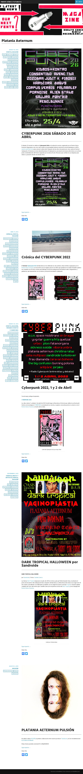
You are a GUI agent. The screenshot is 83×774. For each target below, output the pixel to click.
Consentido (15, 57)
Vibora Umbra (10, 279)
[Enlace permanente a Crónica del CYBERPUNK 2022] (51, 252)
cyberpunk (15, 62)
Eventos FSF (15, 355)
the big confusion (13, 376)
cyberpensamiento (13, 60)
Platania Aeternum (13, 82)
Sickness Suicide (7, 271)
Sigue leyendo (26, 212)
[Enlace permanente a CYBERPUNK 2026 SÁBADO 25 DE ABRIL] (51, 128)
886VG (16, 55)
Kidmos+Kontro (14, 75)
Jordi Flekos (15, 261)
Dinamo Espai (6, 254)
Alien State (10, 55)
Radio (16, 269)
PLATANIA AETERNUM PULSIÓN (48, 730)
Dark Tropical (14, 353)
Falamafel (15, 67)
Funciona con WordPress (56, 771)
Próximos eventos (12, 328)
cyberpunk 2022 (14, 249)
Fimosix (9, 67)
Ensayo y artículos (12, 477)
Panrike (6, 77)
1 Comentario (14, 330)
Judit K (8, 72)
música (16, 671)
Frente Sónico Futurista (11, 2)
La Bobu (7, 75)
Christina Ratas (14, 246)
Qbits (16, 85)
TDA (12, 87)
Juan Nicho (8, 490)
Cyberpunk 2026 (7, 62)
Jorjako (8, 261)
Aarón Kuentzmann (13, 333)
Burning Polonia (8, 239)
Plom (6, 266)
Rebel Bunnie (10, 85)
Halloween (15, 490)
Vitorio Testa (14, 497)
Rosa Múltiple (10, 269)
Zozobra (7, 87)
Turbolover (64, 739)
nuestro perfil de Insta (27, 149)
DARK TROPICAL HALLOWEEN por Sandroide (50, 564)
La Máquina (15, 264)
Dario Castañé (14, 254)
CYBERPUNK (38, 405)
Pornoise (5, 82)
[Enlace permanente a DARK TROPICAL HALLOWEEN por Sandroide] (51, 557)
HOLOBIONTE (14, 72)
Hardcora (7, 70)
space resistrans (14, 276)
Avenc (4, 55)
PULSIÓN (33, 739)
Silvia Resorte (14, 274)
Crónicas (9, 234)
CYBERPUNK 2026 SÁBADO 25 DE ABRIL (49, 135)
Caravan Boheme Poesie (12, 244)
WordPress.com (76, 771)
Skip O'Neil (15, 371)
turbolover (5, 276)
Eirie (9, 485)
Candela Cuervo (14, 241)
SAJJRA (16, 87)
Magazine (15, 52)
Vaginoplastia (8, 495)
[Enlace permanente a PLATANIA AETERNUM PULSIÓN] (51, 724)
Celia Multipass (14, 343)
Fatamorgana (11, 256)
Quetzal (16, 366)
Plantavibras (15, 80)
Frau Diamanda (14, 70)
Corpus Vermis (7, 57)
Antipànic (15, 239)
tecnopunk (15, 373)
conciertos (6, 345)
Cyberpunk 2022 (32, 266)
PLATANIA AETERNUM (27, 740)
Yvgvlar (16, 281)
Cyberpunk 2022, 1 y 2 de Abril (47, 388)
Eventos (9, 52)
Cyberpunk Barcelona (12, 65)
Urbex (16, 279)
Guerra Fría (6, 259)
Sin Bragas (7, 274)
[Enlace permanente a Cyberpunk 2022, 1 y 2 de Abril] (51, 382)
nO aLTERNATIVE (13, 77)
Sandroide (15, 271)
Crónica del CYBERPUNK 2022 (46, 257)
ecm (17, 256)
